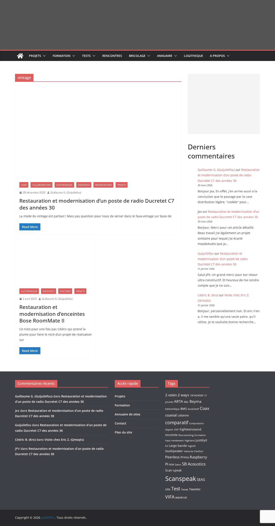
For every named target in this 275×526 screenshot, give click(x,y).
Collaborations (41, 184)
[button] (43, 56)
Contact (120, 423)
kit (166, 445)
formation (200, 435)
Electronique (64, 184)
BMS (183, 409)
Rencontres (112, 56)
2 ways (183, 394)
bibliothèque (172, 408)
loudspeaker (174, 451)
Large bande (178, 446)
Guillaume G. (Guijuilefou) (65, 192)
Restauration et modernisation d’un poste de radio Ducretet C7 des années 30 (96, 204)
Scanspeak (180, 478)
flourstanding (186, 435)
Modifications (103, 184)
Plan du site (123, 432)
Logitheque (193, 56)
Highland (190, 440)
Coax (24, 184)
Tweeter (195, 489)
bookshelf (193, 408)
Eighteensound (190, 429)
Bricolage (137, 56)
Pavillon (198, 451)
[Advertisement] (224, 104)
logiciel (192, 445)
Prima (184, 457)
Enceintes (84, 184)
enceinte (171, 435)
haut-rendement (174, 440)
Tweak (184, 489)
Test (175, 488)
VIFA (169, 497)
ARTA (178, 401)
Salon (178, 464)
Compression (196, 423)
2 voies (171, 394)
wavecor (181, 497)
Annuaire (164, 56)
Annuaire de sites (127, 414)
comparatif (176, 423)
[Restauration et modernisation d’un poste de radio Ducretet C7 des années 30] (98, 131)
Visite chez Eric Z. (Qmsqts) (64, 440)
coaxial (171, 415)
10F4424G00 (196, 395)
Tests (86, 56)
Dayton (169, 429)
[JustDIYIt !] (20, 56)
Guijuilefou (206, 253)
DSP (176, 429)
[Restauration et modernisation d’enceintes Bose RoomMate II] (55, 261)
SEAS (201, 479)
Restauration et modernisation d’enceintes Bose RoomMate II (52, 313)
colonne (183, 415)
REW (171, 464)
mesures (188, 451)
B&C (186, 401)
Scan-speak (173, 470)
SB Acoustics (194, 464)
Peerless (172, 457)
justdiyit (201, 440)
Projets (35, 56)
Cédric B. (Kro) (208, 295)
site (167, 489)
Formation (61, 56)
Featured (65, 291)
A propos (217, 56)
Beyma (195, 401)
